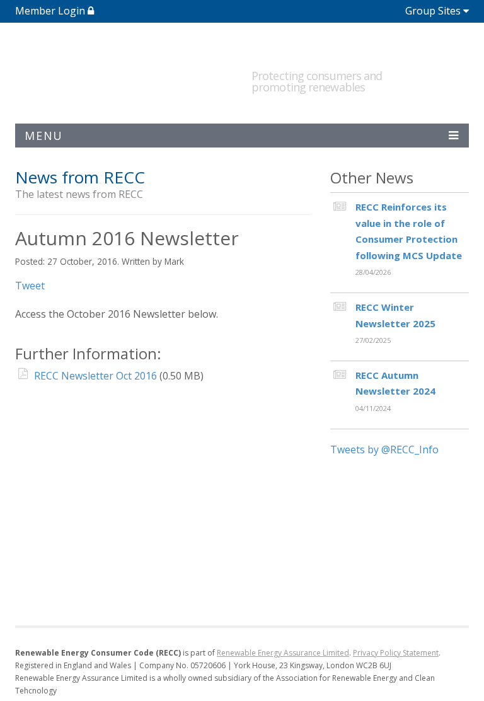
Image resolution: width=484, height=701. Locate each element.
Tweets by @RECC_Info (384, 449)
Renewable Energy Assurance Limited (283, 652)
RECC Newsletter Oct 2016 (95, 376)
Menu (44, 135)
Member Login (51, 11)
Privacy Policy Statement (396, 652)
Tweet (30, 286)
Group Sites (433, 11)
